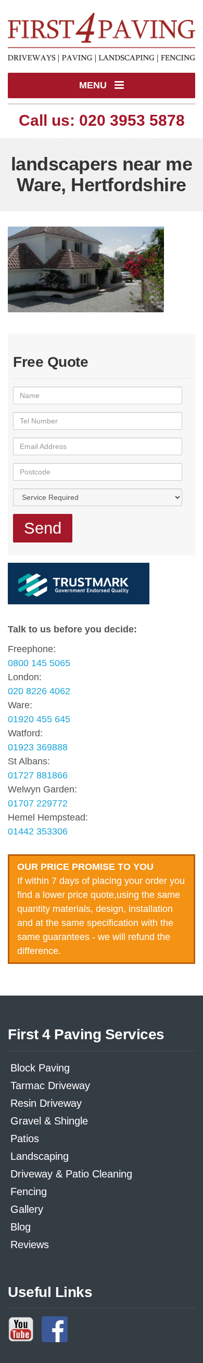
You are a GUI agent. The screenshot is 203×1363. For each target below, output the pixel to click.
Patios (24, 1138)
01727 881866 (38, 775)
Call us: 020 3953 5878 (102, 120)
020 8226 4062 (39, 691)
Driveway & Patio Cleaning (71, 1174)
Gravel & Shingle (49, 1121)
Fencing (28, 1191)
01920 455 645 (39, 719)
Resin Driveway (46, 1103)
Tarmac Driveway (50, 1085)
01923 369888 (38, 747)
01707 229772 (38, 803)
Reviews (29, 1244)
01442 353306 (38, 831)
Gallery (26, 1209)
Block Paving (40, 1068)
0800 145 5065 (39, 663)
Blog (20, 1227)
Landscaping (39, 1156)
